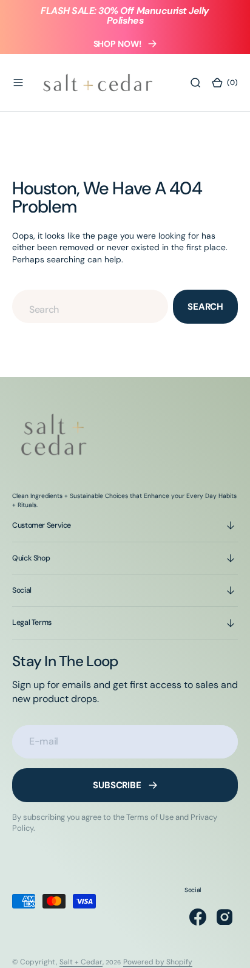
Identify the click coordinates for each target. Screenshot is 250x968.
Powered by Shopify (157, 962)
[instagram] (224, 917)
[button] (18, 83)
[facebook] (197, 917)
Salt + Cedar (81, 962)
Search (205, 307)
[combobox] (90, 306)
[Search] (195, 83)
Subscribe (117, 785)
